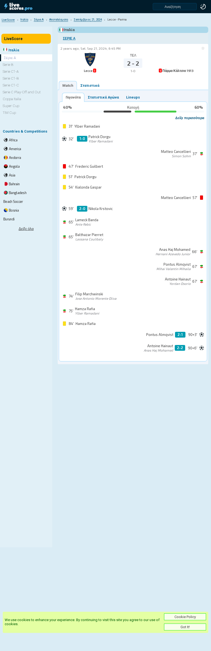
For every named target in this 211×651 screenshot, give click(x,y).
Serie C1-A (11, 71)
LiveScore (13, 39)
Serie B (8, 65)
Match (67, 85)
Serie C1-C (11, 85)
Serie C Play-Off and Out (22, 92)
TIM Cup (9, 113)
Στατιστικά (89, 85)
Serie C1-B (11, 78)
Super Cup (11, 106)
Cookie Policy (185, 617)
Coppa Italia (12, 99)
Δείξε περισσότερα (189, 118)
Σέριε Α (69, 38)
